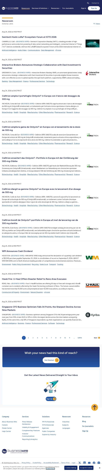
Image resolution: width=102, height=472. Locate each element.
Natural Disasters (36, 292)
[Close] (99, 468)
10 (65, 338)
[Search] (88, 3)
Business (21, 323)
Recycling (35, 264)
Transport (52, 264)
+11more (58, 50)
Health (16, 112)
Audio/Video (22, 50)
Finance (26, 81)
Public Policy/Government (21, 264)
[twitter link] (79, 463)
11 (69, 338)
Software (51, 323)
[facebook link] (94, 463)
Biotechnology (7, 112)
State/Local (44, 264)
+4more (47, 292)
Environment (6, 264)
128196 (80, 338)
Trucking (60, 264)
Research (69, 112)
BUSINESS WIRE (23, 42)
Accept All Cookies (86, 468)
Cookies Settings (70, 468)
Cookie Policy (50, 468)
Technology (50, 81)
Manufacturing (32, 112)
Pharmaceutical (60, 112)
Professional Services (37, 81)
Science (77, 112)
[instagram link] (99, 463)
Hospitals (22, 112)
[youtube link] (89, 463)
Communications (34, 50)
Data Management (47, 50)
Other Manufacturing (46, 112)
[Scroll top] (94, 407)
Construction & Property (10, 292)
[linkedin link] (84, 463)
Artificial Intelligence (9, 50)
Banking (5, 81)
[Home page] (10, 8)
